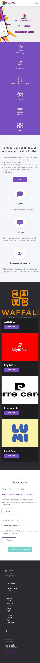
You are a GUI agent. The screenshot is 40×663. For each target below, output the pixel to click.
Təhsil (9, 608)
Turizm (9, 606)
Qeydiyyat (10, 623)
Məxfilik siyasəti (12, 588)
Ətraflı (20, 179)
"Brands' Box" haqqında (11, 526)
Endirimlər (10, 615)
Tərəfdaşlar (10, 586)
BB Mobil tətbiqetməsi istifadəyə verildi (18, 494)
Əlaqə (9, 591)
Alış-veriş (10, 598)
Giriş (8, 620)
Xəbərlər (10, 618)
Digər (8, 611)
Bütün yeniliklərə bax (20, 549)
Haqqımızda (11, 583)
